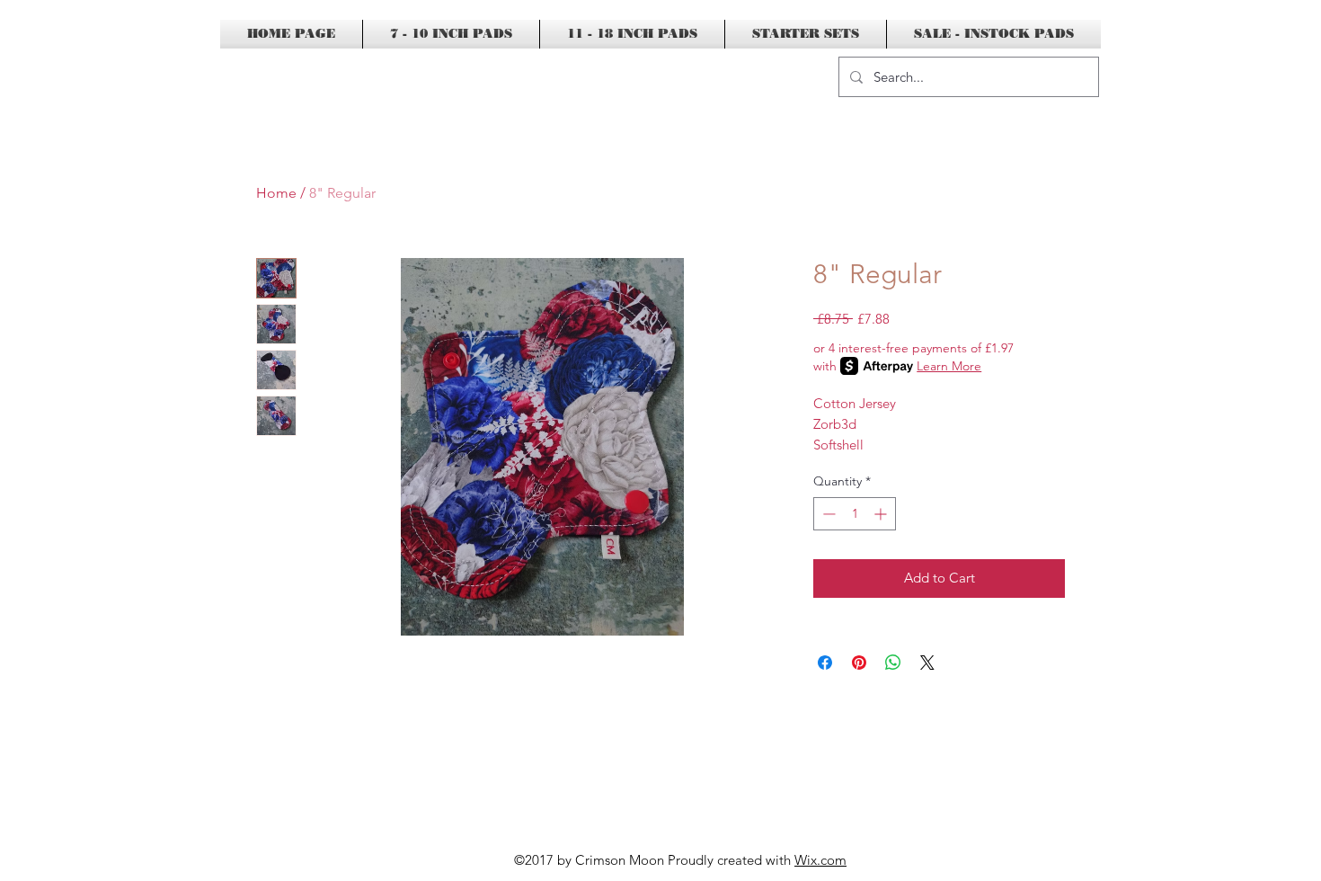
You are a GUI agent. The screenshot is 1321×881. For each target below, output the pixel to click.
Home (276, 192)
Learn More (949, 366)
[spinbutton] (854, 513)
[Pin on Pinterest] (859, 662)
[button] (1150, 77)
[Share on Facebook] (825, 662)
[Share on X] (927, 662)
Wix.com (820, 859)
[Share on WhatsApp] (893, 662)
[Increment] (882, 513)
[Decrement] (827, 513)
